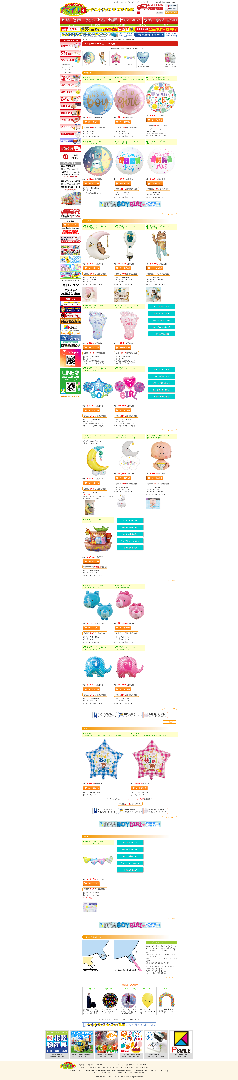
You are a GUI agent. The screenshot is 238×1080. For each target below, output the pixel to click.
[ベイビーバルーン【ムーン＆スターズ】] (98, 460)
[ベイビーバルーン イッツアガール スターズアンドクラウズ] (130, 99)
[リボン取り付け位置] (130, 955)
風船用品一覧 (66, 64)
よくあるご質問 (119, 25)
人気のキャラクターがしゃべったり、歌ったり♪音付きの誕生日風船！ (129, 1001)
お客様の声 (142, 25)
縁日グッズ (66, 20)
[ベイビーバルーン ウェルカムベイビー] (161, 455)
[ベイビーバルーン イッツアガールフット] (130, 325)
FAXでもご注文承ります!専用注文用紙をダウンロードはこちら (70, 239)
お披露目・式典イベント (113, 20)
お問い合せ (166, 25)
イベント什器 (172, 20)
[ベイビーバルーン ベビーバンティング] (98, 861)
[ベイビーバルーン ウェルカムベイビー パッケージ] (161, 503)
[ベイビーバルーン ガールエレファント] (130, 666)
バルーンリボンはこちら (161, 320)
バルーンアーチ (67, 72)
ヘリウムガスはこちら (161, 313)
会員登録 (171, 5)
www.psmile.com (109, 1065)
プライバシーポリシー (129, 1019)
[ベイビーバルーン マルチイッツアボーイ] (98, 387)
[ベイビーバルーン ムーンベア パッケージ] (161, 294)
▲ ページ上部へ (169, 214)
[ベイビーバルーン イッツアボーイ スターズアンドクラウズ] (98, 99)
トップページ (86, 39)
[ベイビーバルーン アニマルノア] (98, 538)
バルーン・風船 (101, 20)
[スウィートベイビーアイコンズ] (161, 97)
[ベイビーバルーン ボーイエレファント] (98, 666)
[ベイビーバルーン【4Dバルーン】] (130, 245)
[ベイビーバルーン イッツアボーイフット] (98, 325)
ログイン (171, 9)
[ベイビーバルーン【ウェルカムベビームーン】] (130, 455)
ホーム (71, 25)
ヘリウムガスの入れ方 (161, 334)
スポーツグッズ (125, 20)
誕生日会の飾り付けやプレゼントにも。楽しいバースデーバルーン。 (109, 1001)
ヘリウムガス (66, 70)
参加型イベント (89, 20)
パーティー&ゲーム (137, 20)
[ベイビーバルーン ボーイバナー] (130, 160)
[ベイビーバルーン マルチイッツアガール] (130, 387)
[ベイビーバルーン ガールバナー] (161, 160)
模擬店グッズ (78, 20)
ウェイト (131, 799)
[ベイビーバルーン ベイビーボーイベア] (98, 605)
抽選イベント (148, 20)
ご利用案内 (95, 25)
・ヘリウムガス (139, 799)
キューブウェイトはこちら (161, 327)
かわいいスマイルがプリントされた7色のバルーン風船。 (147, 1001)
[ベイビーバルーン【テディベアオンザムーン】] (98, 245)
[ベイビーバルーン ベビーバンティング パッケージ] (98, 907)
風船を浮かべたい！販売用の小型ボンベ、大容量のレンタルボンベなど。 (90, 1001)
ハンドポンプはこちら (161, 306)
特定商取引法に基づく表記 (110, 1019)
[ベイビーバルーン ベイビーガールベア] (130, 605)
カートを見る (171, 12)
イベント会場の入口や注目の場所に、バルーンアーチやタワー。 (166, 1001)
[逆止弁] (98, 955)
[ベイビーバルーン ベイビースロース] (98, 160)
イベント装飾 (160, 20)
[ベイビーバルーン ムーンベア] (161, 245)
